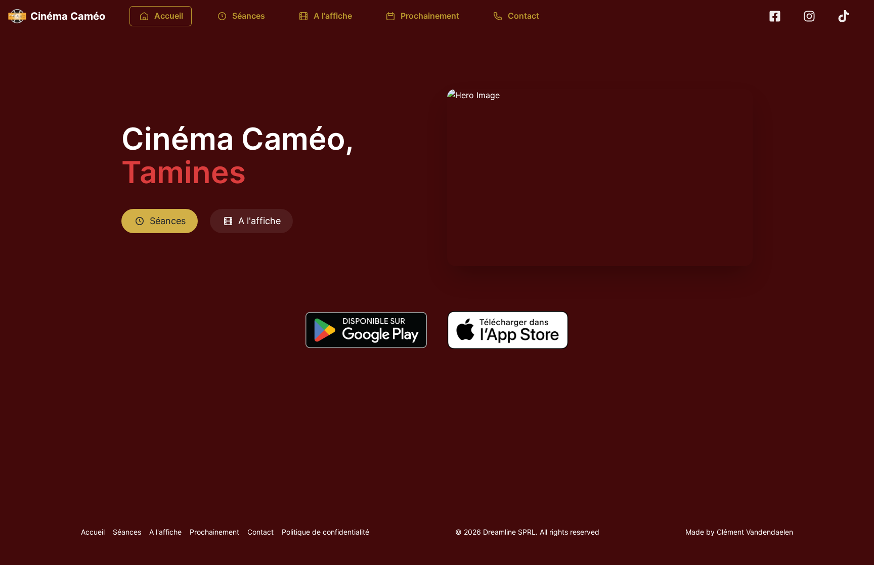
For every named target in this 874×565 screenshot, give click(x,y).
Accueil (168, 16)
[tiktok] (844, 16)
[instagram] (809, 16)
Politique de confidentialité (325, 532)
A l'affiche (333, 16)
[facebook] (775, 16)
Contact (523, 16)
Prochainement (430, 16)
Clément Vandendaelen (755, 532)
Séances (248, 16)
